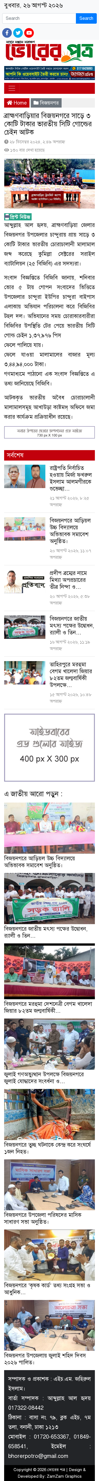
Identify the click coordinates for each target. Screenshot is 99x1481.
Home (19, 103)
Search (86, 18)
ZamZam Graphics (64, 1476)
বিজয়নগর (49, 103)
